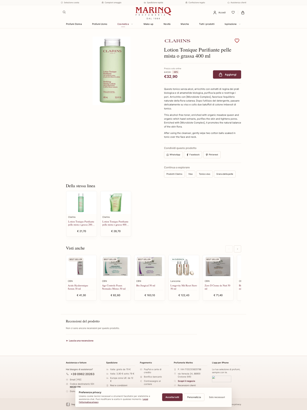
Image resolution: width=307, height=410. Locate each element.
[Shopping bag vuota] (242, 12)
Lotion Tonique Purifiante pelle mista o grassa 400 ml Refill (115, 223)
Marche (185, 24)
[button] (237, 41)
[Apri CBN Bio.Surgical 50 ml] (149, 266)
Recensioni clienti (187, 385)
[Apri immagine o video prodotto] (111, 71)
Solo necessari (217, 397)
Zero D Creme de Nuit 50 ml (217, 287)
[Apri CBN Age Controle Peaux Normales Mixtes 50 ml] (115, 266)
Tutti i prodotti (206, 24)
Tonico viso (204, 174)
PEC (79, 379)
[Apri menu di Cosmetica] (132, 24)
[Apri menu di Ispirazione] (239, 24)
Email (72, 379)
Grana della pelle (224, 174)
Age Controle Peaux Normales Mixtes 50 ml (114, 287)
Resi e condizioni (118, 385)
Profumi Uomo (99, 24)
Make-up (148, 24)
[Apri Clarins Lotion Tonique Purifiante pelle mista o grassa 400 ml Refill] (115, 202)
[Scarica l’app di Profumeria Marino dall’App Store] (221, 378)
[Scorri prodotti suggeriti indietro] (228, 248)
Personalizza (194, 397)
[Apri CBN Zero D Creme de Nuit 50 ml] (218, 266)
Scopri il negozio (186, 381)
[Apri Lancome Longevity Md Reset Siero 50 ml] (183, 266)
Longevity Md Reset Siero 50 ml (183, 287)
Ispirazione (230, 24)
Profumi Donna (74, 24)
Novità (167, 24)
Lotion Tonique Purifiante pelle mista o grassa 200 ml (81, 223)
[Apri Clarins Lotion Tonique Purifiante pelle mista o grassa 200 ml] (81, 202)
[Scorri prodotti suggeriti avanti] (237, 248)
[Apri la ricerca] (64, 12)
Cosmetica (123, 24)
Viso (190, 174)
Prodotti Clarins (174, 174)
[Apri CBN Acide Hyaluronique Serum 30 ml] (81, 266)
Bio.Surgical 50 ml (145, 285)
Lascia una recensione (81, 340)
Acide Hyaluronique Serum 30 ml (78, 287)
